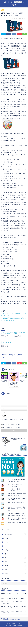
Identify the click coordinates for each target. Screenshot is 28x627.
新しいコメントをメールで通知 (12, 424)
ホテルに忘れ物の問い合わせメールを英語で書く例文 (17, 480)
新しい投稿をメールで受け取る (12, 427)
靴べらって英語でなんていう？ (11, 593)
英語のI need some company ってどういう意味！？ (17, 494)
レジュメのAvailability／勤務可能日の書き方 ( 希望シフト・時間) (17, 508)
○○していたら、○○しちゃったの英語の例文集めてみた (17, 519)
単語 (14, 554)
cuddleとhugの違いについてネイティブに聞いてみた (17, 490)
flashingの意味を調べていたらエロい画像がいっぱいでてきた (17, 514)
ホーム (8, 623)
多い (15, 354)
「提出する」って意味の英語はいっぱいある (14, 606)
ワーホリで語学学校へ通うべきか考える (7, 333)
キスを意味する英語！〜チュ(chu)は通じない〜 (16, 485)
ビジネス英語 (14, 538)
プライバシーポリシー (16, 623)
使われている (5, 354)
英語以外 (20, 354)
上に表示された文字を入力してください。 (13, 419)
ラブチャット (14, 546)
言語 (3, 357)
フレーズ (14, 542)
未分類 (14, 562)
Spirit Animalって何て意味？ (11, 601)
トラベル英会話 (14, 534)
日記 (3, 10)
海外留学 (14, 566)
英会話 (14, 570)
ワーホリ (14, 550)
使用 (11, 354)
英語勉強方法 (14, 573)
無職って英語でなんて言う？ (16, 503)
